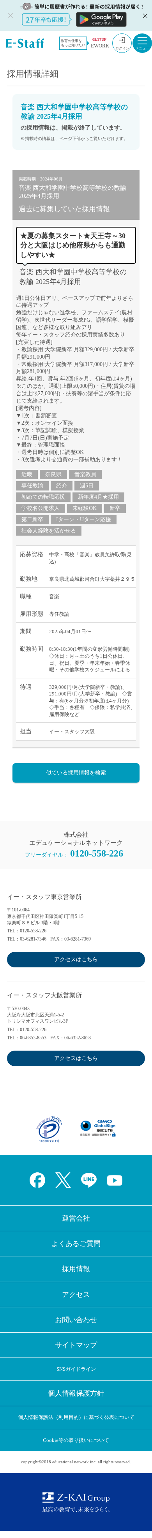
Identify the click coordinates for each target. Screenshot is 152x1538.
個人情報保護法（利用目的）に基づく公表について (76, 1417)
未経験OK (84, 508)
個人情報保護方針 (76, 1393)
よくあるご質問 (76, 1243)
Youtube (114, 1180)
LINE (89, 1180)
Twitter (63, 1180)
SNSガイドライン (76, 1369)
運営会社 (76, 1218)
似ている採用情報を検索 (76, 773)
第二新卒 (32, 519)
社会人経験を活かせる (48, 531)
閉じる (144, 15)
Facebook (37, 1180)
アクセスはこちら (76, 959)
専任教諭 (32, 486)
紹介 (61, 486)
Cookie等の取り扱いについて (76, 1440)
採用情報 (76, 1269)
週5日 (87, 486)
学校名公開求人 (40, 508)
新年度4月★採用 (98, 497)
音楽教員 (85, 474)
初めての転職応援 (43, 497)
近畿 (26, 474)
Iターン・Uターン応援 (83, 519)
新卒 (115, 508)
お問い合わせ (76, 1320)
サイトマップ (76, 1345)
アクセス (76, 1294)
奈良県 (53, 474)
